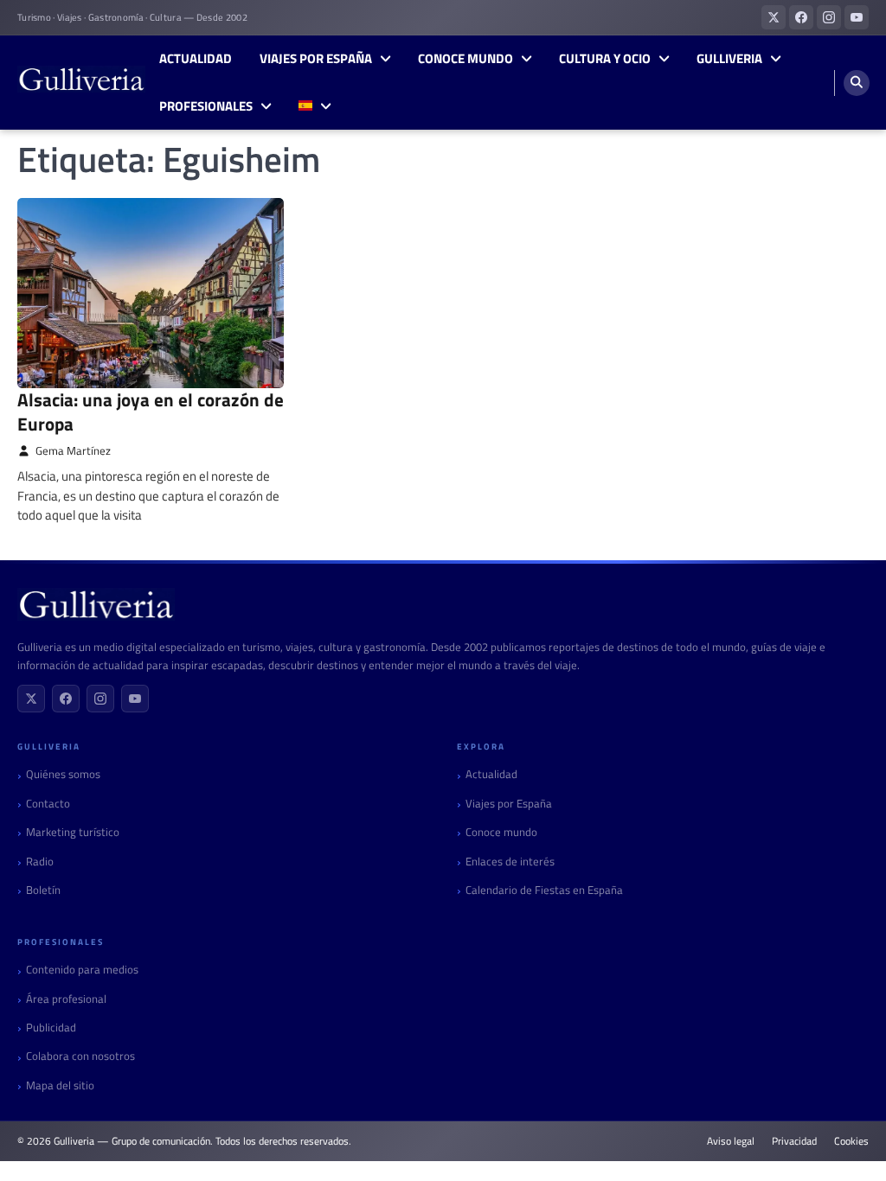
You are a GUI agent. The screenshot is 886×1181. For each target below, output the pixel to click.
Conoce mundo (465, 58)
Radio (40, 861)
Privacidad (794, 1141)
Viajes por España (316, 58)
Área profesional (66, 999)
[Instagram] (100, 698)
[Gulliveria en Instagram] (829, 17)
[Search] (857, 83)
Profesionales (206, 106)
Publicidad (51, 1027)
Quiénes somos (63, 774)
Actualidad (195, 58)
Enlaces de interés (510, 861)
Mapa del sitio (60, 1085)
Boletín (43, 890)
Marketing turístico (72, 832)
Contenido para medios (82, 969)
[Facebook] (66, 698)
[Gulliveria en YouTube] (856, 17)
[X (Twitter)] (31, 698)
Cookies (851, 1141)
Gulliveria (729, 58)
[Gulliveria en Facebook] (801, 17)
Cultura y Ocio (605, 58)
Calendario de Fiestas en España (544, 890)
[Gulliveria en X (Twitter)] (773, 17)
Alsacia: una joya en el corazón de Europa (150, 411)
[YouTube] (135, 698)
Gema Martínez (73, 451)
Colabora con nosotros (80, 1056)
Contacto (48, 803)
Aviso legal (730, 1141)
